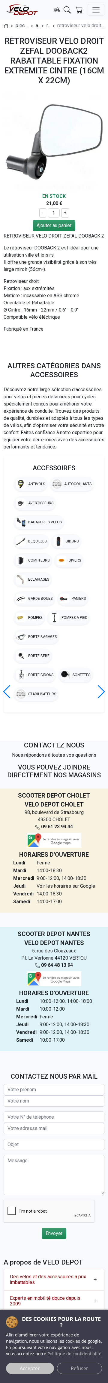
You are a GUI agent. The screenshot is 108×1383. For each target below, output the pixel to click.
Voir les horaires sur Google (66, 886)
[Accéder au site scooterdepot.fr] (57, 10)
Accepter (30, 1368)
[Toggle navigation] (96, 10)
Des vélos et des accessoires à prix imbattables (48, 1279)
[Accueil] (6, 25)
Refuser (79, 1368)
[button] (101, 691)
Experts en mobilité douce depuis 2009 (45, 1301)
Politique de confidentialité (74, 1353)
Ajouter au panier (54, 225)
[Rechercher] (67, 9)
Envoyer (54, 1233)
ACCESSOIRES (54, 468)
